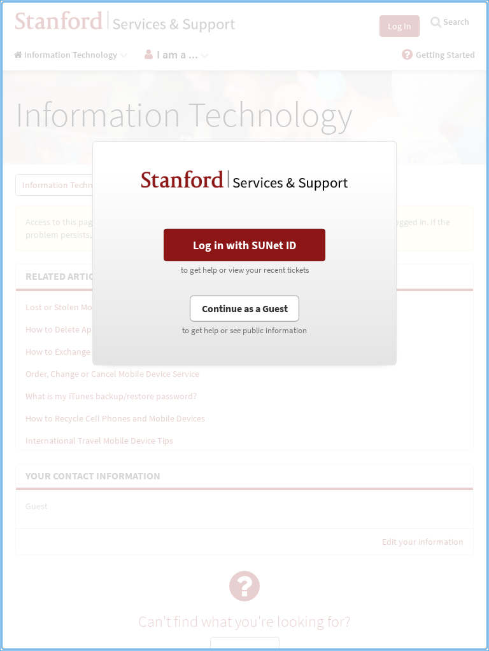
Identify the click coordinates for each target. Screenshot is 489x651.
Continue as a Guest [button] (245, 307)
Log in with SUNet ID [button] (244, 245)
